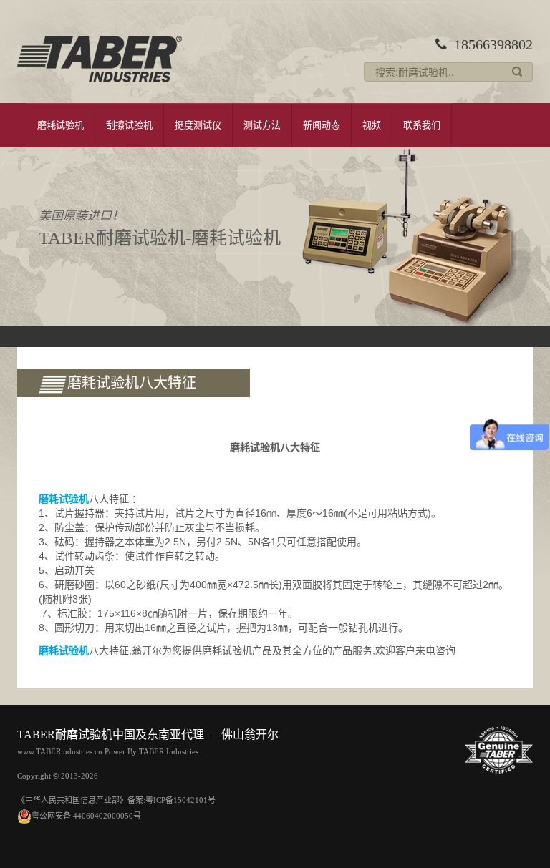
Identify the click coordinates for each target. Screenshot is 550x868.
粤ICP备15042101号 (180, 800)
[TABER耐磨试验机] (99, 59)
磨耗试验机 (60, 125)
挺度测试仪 (198, 125)
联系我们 (421, 125)
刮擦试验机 (129, 125)
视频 (371, 125)
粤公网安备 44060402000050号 (86, 815)
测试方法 (262, 125)
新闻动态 (321, 125)
